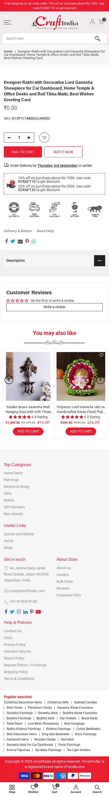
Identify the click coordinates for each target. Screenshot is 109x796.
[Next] (100, 380)
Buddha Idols (46, 718)
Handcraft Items (18, 739)
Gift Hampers (14, 507)
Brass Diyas (90, 718)
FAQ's (8, 638)
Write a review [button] (54, 307)
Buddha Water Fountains (80, 713)
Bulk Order (65, 581)
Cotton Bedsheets (88, 729)
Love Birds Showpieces (43, 723)
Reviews (63, 588)
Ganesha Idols (48, 713)
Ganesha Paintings (20, 713)
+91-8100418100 (23, 601)
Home (8, 51)
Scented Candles (85, 702)
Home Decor (13, 473)
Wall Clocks (15, 707)
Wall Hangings (74, 723)
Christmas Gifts (58, 702)
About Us (64, 568)
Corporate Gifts (69, 595)
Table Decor (15, 723)
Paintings (11, 480)
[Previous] (9, 380)
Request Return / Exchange (25, 665)
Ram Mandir (13, 514)
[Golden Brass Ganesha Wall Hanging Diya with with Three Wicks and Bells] (28, 376)
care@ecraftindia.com (27, 591)
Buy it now (63, 152)
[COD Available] (54, 209)
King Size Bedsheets (55, 734)
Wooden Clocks (45, 739)
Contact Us (12, 631)
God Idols (67, 739)
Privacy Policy (15, 645)
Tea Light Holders (78, 750)
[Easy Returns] (74, 209)
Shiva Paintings (85, 734)
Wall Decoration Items (22, 734)
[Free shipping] (34, 209)
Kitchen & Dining (16, 487)
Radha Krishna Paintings (24, 729)
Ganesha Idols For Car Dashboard (30, 745)
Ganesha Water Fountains (75, 707)
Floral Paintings (69, 745)
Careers (63, 575)
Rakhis (9, 500)
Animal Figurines (18, 750)
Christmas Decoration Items (23, 702)
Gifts (7, 493)
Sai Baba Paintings (48, 750)
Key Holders (68, 718)
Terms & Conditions (19, 679)
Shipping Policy (16, 672)
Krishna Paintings (58, 729)
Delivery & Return (18, 231)
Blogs (8, 548)
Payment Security (17, 651)
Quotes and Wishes (19, 534)
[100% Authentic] (14, 209)
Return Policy (14, 658)
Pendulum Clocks (40, 707)
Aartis (8, 541)
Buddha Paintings (19, 718)
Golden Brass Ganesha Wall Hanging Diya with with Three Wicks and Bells (28, 409)
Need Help (45, 231)
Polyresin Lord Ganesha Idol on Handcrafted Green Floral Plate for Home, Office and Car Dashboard (81, 409)
